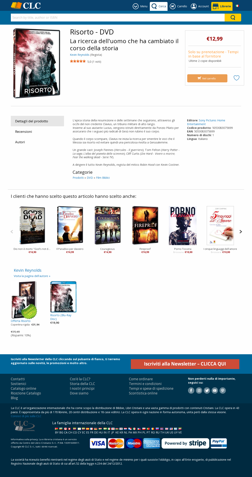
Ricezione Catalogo (26, 393)
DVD (90, 177)
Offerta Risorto (21, 321)
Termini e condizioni (145, 383)
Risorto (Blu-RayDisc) (60, 317)
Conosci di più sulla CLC (26, 416)
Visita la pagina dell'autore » (32, 276)
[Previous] (11, 231)
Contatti (18, 379)
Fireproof (145, 249)
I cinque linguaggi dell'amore (220, 249)
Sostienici (18, 383)
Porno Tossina (182, 249)
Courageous (107, 249)
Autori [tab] (20, 142)
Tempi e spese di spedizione (151, 388)
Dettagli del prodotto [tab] (31, 121)
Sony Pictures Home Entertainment (206, 122)
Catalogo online (23, 388)
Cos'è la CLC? (80, 379)
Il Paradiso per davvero (70, 249)
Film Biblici (103, 177)
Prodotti (78, 177)
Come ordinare (141, 379)
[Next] (240, 231)
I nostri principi (82, 388)
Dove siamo (79, 393)
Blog (14, 398)
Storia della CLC (82, 383)
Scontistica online (143, 393)
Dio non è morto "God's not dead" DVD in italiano (32, 249)
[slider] (78, 61)
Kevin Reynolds (79, 55)
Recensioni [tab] (23, 131)
